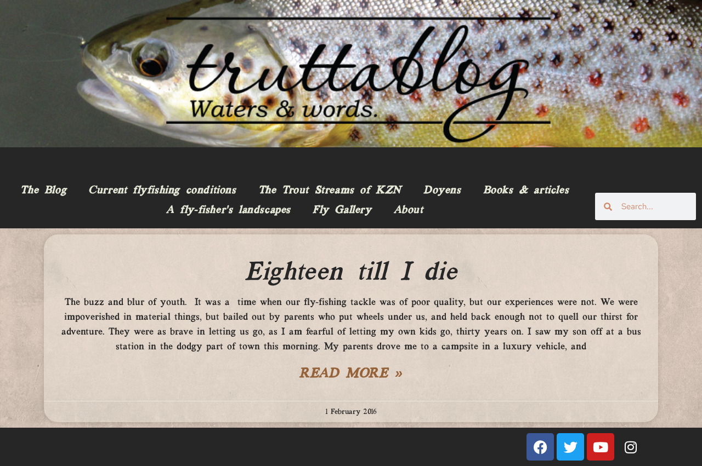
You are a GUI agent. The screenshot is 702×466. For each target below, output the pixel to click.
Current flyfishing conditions (162, 190)
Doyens (442, 190)
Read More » (351, 374)
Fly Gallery (342, 210)
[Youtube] (600, 447)
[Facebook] (540, 447)
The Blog (43, 190)
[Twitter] (570, 447)
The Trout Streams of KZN (329, 190)
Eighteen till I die (351, 273)
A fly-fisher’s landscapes (228, 210)
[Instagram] (630, 447)
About (408, 210)
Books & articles (526, 190)
